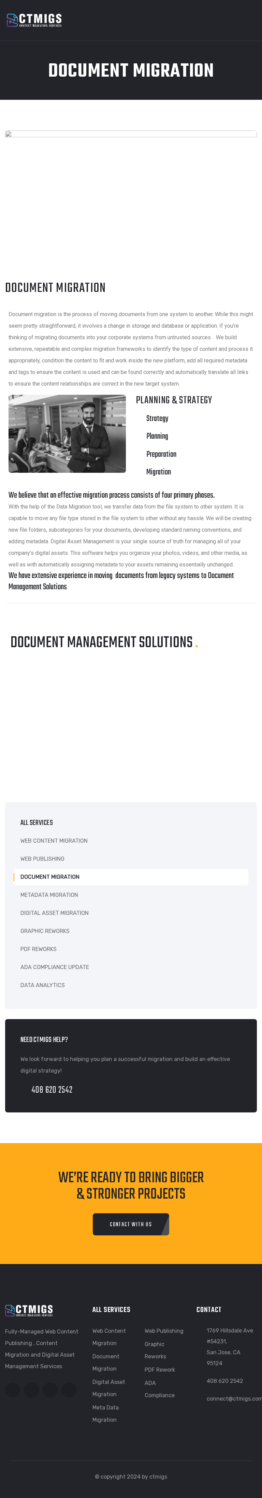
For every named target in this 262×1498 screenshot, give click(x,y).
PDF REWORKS (38, 949)
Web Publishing (164, 1331)
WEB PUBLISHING (42, 859)
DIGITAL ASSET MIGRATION (54, 913)
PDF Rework (160, 1370)
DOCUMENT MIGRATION (49, 877)
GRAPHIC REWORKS (45, 931)
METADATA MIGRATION (49, 895)
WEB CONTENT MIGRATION (54, 841)
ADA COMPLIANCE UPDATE (54, 967)
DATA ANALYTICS (42, 985)
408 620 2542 (52, 1090)
